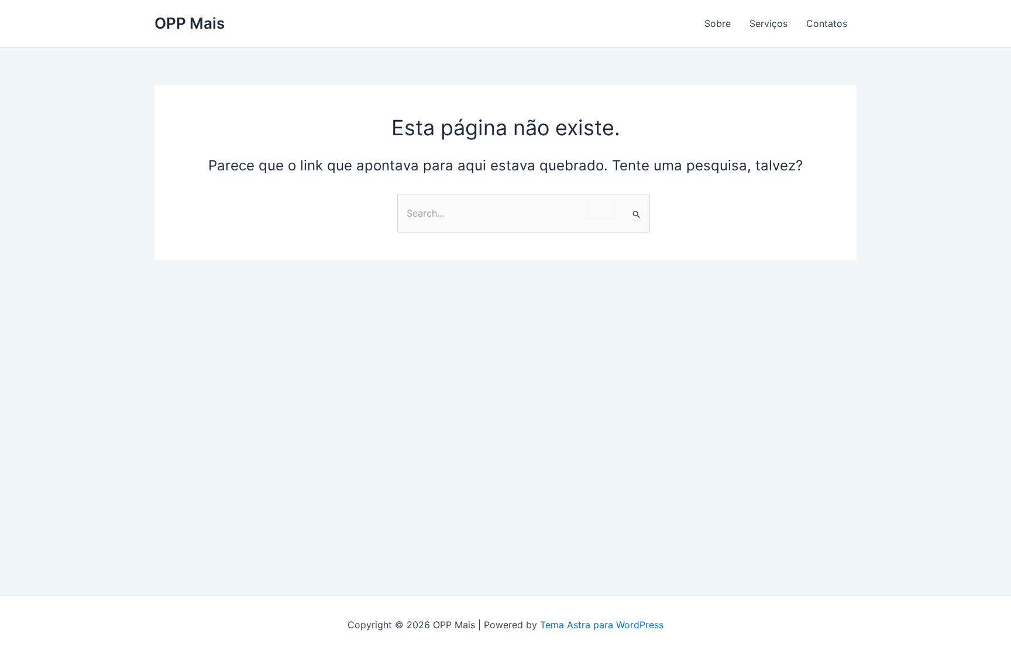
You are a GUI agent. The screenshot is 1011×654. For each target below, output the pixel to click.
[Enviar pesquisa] (636, 214)
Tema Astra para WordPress (601, 625)
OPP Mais (189, 23)
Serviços (768, 23)
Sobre (717, 23)
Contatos (826, 23)
